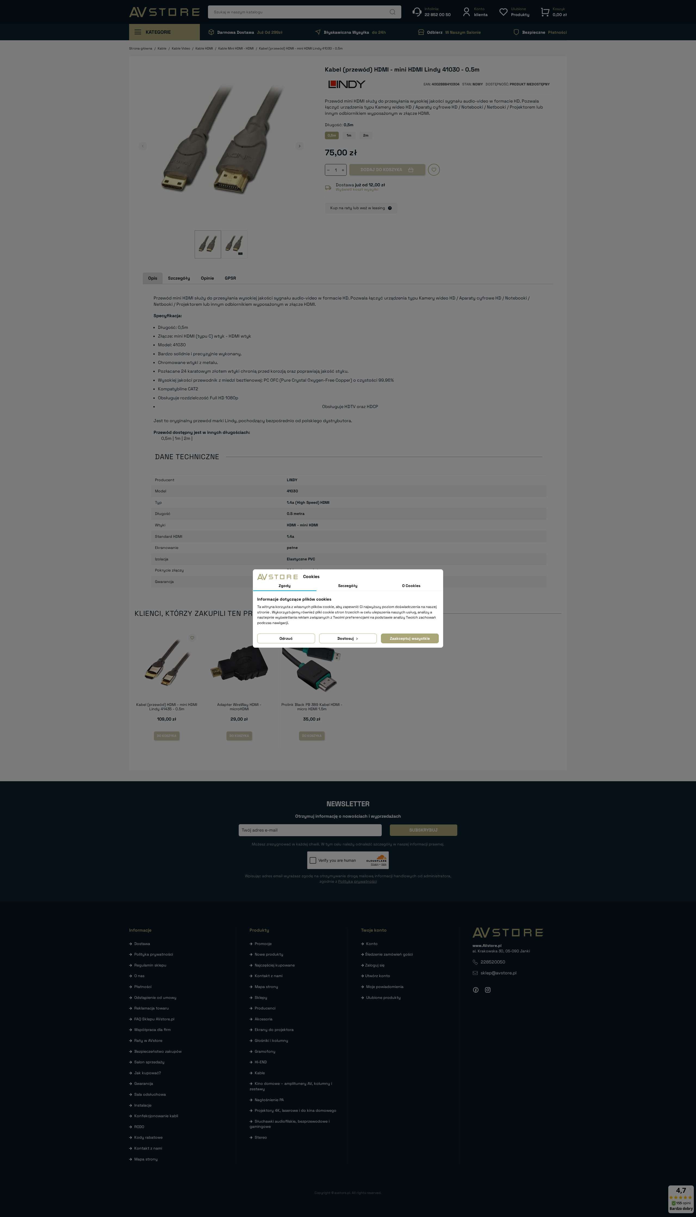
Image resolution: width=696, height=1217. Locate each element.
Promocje (263, 943)
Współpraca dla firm (152, 1029)
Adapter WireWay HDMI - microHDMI (239, 707)
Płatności (142, 986)
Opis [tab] (152, 278)
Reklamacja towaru (151, 1008)
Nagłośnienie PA (269, 1099)
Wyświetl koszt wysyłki (357, 189)
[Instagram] (487, 990)
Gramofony (265, 1051)
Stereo (261, 1137)
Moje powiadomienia (384, 986)
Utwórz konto (377, 975)
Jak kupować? (147, 1072)
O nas (139, 975)
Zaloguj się (374, 965)
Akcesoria (263, 1019)
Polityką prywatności (357, 881)
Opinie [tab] (207, 278)
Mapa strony (146, 1159)
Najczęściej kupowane (275, 965)
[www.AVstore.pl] (164, 12)
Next (300, 146)
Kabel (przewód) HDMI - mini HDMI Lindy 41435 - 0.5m (166, 707)
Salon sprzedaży (149, 1062)
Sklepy (261, 997)
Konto (372, 943)
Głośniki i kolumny (271, 1040)
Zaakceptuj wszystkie (410, 638)
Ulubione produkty (383, 997)
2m (365, 135)
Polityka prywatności (153, 954)
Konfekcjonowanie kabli (156, 1115)
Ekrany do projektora (274, 1029)
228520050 (493, 962)
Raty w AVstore (148, 1040)
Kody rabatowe (148, 1137)
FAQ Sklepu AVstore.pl (154, 1019)
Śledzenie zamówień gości (389, 954)
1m (349, 135)
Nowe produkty (269, 954)
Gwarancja (143, 1083)
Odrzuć (286, 638)
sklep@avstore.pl (499, 972)
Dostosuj (346, 638)
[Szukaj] (392, 12)
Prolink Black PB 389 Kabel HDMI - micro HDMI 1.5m (311, 707)
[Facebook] (476, 990)
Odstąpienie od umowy (155, 997)
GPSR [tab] (230, 278)
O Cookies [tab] (411, 585)
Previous (143, 146)
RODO (139, 1126)
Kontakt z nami (148, 1148)
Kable (260, 1072)
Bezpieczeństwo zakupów (158, 1051)
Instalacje (142, 1105)
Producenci (265, 1008)
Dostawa (142, 943)
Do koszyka (166, 736)
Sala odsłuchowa (150, 1094)
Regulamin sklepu (150, 965)
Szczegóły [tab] (179, 278)
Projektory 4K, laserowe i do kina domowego (295, 1110)
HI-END (261, 1062)
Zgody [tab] (285, 585)
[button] (475, 12)
